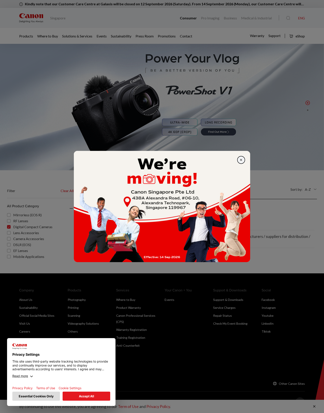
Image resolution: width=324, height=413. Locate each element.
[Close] (241, 160)
